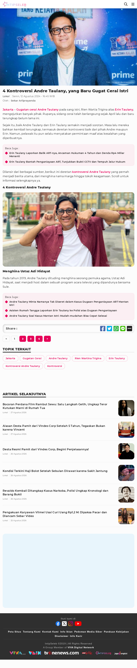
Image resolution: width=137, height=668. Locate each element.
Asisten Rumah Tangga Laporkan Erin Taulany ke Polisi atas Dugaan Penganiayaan (63, 310)
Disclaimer (61, 636)
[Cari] (126, 4)
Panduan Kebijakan (116, 631)
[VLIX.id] (35, 653)
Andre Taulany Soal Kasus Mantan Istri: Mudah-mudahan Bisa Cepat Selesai (58, 315)
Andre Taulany (48, 109)
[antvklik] (87, 653)
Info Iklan (66, 631)
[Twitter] (64, 623)
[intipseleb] (103, 653)
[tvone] (61, 653)
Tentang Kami (32, 631)
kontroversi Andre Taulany (91, 171)
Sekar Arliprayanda (23, 100)
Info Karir (76, 636)
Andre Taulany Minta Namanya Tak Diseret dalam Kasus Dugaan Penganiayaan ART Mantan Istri (69, 303)
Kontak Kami (50, 631)
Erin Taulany (124, 109)
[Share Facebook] (102, 329)
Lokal (6, 96)
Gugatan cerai (26, 109)
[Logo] (13, 4)
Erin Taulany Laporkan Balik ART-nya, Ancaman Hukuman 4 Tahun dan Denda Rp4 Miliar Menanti (66, 155)
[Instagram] (70, 623)
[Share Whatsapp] (116, 329)
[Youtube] (78, 623)
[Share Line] (122, 329)
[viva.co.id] (17, 653)
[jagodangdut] (120, 653)
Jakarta (8, 109)
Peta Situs (14, 631)
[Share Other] (129, 329)
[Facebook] (58, 623)
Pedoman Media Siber (88, 631)
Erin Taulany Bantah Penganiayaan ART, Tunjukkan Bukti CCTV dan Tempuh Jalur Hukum (67, 161)
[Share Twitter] (109, 329)
